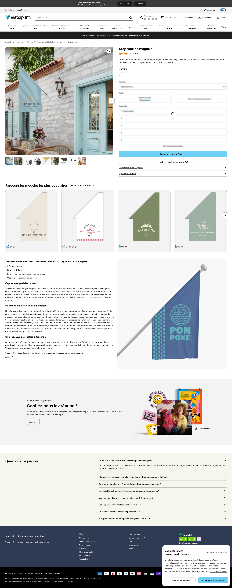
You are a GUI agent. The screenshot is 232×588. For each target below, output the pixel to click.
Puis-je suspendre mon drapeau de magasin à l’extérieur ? (125, 518)
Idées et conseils (86, 552)
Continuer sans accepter (216, 552)
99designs (9, 10)
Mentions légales (54, 573)
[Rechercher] (130, 17)
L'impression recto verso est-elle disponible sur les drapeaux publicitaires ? (133, 477)
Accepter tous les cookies (213, 580)
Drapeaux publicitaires (46, 42)
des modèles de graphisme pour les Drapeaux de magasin (49, 353)
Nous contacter (85, 545)
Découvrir (33, 422)
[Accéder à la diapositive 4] (37, 161)
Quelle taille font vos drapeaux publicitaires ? (119, 511)
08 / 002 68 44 (10, 573)
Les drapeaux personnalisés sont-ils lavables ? (120, 505)
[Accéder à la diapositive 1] (9, 161)
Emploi (131, 541)
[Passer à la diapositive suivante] (112, 101)
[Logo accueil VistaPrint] (18, 17)
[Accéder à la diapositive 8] (73, 161)
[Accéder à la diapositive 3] (27, 161)
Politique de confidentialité (33, 573)
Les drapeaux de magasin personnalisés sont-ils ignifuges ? (126, 498)
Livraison (82, 548)
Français (140, 4)
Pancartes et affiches (24, 42)
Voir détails (171, 62)
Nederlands (125, 4)
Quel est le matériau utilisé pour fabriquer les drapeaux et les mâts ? (130, 484)
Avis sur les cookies (218, 571)
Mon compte (84, 538)
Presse (131, 548)
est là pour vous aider (24, 542)
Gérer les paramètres (180, 580)
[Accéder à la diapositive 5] (46, 161)
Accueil (8, 42)
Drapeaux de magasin (68, 42)
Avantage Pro (84, 555)
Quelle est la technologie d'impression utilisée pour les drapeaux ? (129, 491)
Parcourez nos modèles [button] (171, 154)
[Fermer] (151, 3)
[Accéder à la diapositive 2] (18, 161)
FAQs (7, 357)
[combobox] (82, 17)
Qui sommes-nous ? (137, 538)
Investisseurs (134, 545)
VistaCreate (21, 10)
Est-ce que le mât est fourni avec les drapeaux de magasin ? (126, 460)
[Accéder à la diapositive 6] (55, 161)
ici (150, 35)
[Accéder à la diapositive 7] (64, 161)
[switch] (216, 9)
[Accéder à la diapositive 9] (82, 161)
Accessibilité (84, 559)
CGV (45, 573)
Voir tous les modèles (81, 185)
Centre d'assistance (87, 541)
